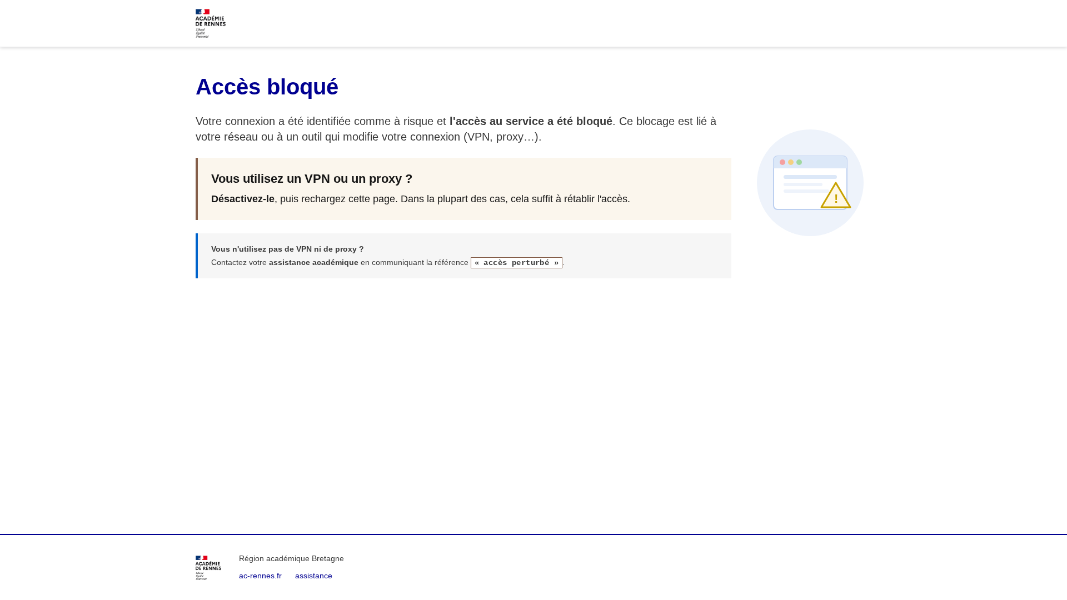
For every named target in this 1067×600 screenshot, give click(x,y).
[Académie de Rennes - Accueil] (208, 568)
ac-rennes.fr (260, 575)
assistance (313, 575)
